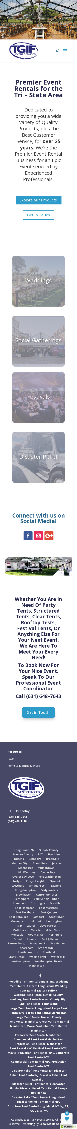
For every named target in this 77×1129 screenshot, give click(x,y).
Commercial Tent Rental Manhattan (38, 1039)
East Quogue (49, 912)
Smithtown (45, 948)
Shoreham (26, 948)
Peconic (32, 939)
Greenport (18, 921)
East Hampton (24, 908)
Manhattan (36, 965)
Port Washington (49, 876)
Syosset (55, 881)
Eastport (38, 917)
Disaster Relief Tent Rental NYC (38, 1101)
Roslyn (17, 881)
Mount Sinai (36, 934)
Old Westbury (27, 872)
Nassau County (23, 854)
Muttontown (46, 868)
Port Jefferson (50, 939)
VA (46, 1110)
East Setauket (18, 917)
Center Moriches (46, 894)
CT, (67, 1106)
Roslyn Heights (35, 881)
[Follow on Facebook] (28, 535)
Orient (18, 939)
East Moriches (48, 908)
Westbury (18, 885)
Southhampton (28, 952)
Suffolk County (48, 850)
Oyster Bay (48, 872)
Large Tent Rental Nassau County (38, 1017)
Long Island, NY (24, 850)
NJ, (62, 1106)
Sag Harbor (57, 943)
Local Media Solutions (54, 1124)
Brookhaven (23, 894)
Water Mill (58, 957)
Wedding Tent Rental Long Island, (32, 981)
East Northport (26, 912)
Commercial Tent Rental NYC (30, 1061)
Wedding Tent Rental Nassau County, (35, 999)
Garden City (20, 863)
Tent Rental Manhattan (24, 1021)
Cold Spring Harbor (46, 899)
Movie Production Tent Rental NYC (31, 1053)
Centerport (21, 899)
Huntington (54, 921)
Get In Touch (38, 215)
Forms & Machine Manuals (24, 765)
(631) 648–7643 (43, 696)
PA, (32, 1110)
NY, (57, 1106)
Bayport (55, 885)
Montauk (17, 934)
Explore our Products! (38, 200)
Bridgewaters (49, 890)
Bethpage (35, 859)
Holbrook (35, 921)
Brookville (52, 859)
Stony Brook (16, 957)
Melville (36, 930)
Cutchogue (38, 903)
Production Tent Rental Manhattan (38, 1044)
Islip (19, 925)
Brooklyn (54, 854)
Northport (55, 934)
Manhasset (25, 868)
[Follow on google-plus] (48, 535)
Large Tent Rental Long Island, (30, 1008)
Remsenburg (16, 943)
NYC (40, 854)
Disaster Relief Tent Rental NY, (32, 1070)
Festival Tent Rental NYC (50, 1048)
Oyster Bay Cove (23, 876)
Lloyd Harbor (48, 925)
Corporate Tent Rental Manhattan (38, 1035)
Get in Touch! (38, 712)
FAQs (11, 759)
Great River (56, 917)
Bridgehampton (25, 890)
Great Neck (40, 863)
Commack (19, 903)
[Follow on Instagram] (38, 535)
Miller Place (52, 930)
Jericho (56, 863)
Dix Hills (55, 903)
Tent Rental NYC (21, 1048)
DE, (37, 1110)
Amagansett (37, 885)
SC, (41, 1110)
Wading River (37, 957)
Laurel (31, 925)
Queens (19, 859)
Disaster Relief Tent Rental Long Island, (38, 1097)
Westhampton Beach (48, 961)
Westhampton (20, 961)
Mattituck (19, 930)
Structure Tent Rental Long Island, (31, 1106)
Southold (49, 952)
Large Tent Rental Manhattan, (46, 1013)
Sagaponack (37, 943)
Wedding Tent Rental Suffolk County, (39, 995)
